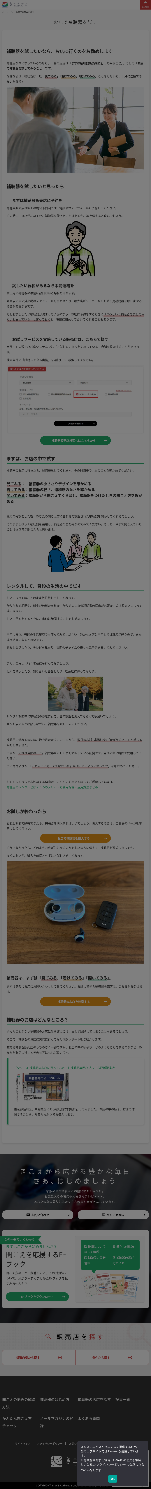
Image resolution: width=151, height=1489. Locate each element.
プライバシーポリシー (111, 1464)
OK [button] (113, 1478)
